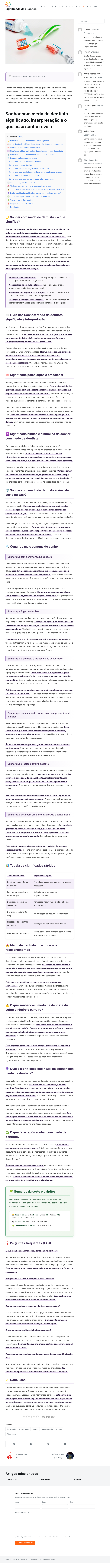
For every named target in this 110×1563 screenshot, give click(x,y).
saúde (59, 1429)
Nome (17, 1502)
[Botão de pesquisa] (102, 21)
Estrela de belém (94, 77)
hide (20, 136)
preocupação (47, 1429)
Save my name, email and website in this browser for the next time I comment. (43, 1537)
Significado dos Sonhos (21, 9)
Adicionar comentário (23, 1512)
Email (45, 1502)
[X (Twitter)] (31, 1444)
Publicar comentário (25, 1543)
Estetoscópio (11, 1479)
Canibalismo (45, 1479)
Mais (95, 6)
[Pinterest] (48, 1444)
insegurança (24, 1429)
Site (71, 1502)
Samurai (98, 164)
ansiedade (11, 1429)
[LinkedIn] (65, 1444)
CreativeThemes (49, 1559)
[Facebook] (14, 1444)
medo (35, 1429)
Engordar (95, 52)
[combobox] (89, 21)
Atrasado (77, 1479)
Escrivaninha (90, 135)
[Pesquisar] (104, 6)
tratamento (11, 1434)
